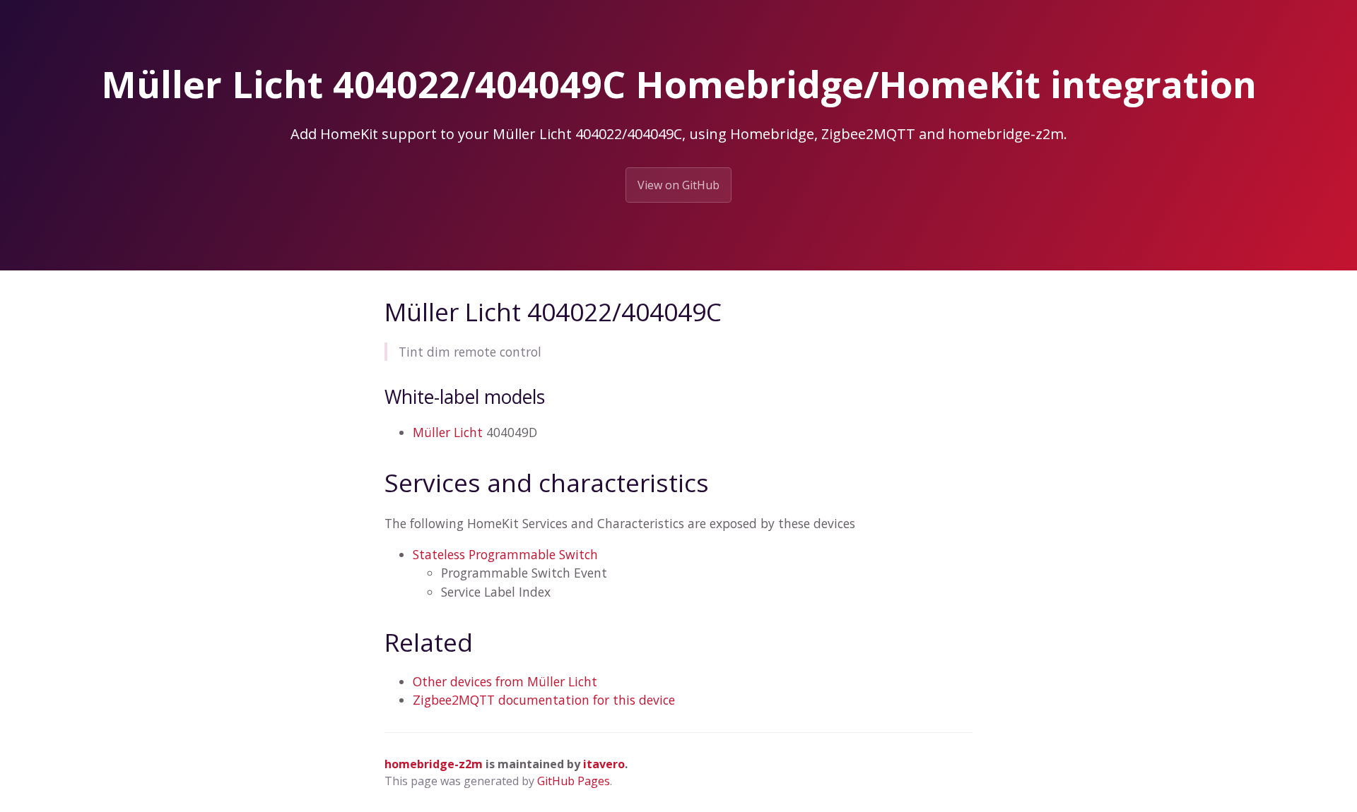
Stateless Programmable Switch (505, 554)
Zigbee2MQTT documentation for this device (544, 699)
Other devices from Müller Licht (505, 681)
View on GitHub (678, 185)
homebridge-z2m (433, 764)
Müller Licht (448, 432)
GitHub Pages (573, 781)
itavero (604, 764)
